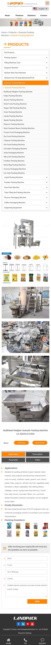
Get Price (21, 443)
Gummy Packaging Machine (15, 169)
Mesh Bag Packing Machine (15, 165)
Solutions (31, 15)
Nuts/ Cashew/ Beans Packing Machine (19, 128)
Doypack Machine (11, 68)
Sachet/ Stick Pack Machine (15, 73)
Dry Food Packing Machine (14, 136)
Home (7, 15)
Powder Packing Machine (14, 182)
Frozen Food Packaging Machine (17, 132)
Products (19, 15)
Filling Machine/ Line (12, 63)
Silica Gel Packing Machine (14, 157)
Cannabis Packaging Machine (15, 149)
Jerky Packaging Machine (14, 153)
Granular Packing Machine (14, 83)
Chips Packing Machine (13, 96)
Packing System (10, 58)
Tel (25, 643)
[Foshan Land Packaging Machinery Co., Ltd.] (25, 619)
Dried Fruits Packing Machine (15, 104)
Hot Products (9, 52)
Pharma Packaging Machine (15, 197)
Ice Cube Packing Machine (14, 173)
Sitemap (28, 633)
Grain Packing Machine (13, 112)
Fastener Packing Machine (14, 140)
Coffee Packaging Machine (14, 203)
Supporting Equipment (13, 208)
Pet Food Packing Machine (14, 144)
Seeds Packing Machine (13, 120)
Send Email (39, 443)
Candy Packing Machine (13, 116)
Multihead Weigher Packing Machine (18, 92)
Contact (43, 15)
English (42, 9)
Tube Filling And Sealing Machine (17, 192)
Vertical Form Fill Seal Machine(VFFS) (19, 78)
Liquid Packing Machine (13, 177)
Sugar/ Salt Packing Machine (15, 108)
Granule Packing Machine (22, 35)
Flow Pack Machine (11, 187)
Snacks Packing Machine (13, 100)
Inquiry (42, 643)
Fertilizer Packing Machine (14, 161)
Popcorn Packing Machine (14, 124)
